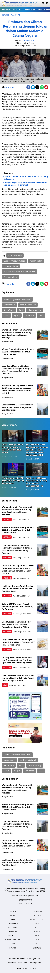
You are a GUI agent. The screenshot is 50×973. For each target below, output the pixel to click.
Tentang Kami (35, 962)
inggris (17, 315)
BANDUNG (13, 931)
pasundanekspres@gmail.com (25, 895)
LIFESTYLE (7, 519)
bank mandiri (9, 304)
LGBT (41, 315)
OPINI (37, 944)
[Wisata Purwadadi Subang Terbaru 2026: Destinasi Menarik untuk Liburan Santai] (42, 354)
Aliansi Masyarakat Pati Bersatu (17, 299)
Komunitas (29, 315)
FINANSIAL (7, 649)
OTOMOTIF (37, 948)
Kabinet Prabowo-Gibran (14, 261)
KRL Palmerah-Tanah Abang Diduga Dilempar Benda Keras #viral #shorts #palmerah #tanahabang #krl (37, 449)
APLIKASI (37, 915)
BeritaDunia (8, 310)
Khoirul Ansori (28, 40)
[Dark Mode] (43, 3)
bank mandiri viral (28, 304)
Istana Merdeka (15, 255)
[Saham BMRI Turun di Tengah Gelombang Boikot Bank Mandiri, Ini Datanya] (42, 608)
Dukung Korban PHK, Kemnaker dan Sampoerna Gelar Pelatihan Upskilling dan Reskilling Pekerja (17, 660)
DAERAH (16, 9)
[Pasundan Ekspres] (19, 3)
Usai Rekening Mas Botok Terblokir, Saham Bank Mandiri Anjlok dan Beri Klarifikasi (18, 407)
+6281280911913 (25, 900)
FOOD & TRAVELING (12, 940)
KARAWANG (12, 927)
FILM (37, 935)
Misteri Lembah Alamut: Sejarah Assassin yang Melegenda (25, 177)
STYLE (37, 927)
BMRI (21, 310)
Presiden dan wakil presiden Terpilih (19, 271)
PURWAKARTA (13, 923)
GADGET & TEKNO (37, 919)
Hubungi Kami (33, 958)
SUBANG (13, 919)
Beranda (5, 15)
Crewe (6, 315)
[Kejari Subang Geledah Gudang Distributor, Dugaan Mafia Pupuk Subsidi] (13, 436)
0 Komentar (9, 87)
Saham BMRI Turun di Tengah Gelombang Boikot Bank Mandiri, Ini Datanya (17, 606)
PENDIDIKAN (30, 9)
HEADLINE (6, 9)
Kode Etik (21, 958)
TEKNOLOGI (37, 911)
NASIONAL (15, 15)
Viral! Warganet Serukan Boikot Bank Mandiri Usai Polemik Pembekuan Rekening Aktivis (16, 624)
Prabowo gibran (10, 266)
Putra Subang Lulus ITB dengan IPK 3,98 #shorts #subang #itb (13, 481)
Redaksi (12, 958)
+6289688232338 (25, 903)
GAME (37, 923)
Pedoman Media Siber (17, 962)
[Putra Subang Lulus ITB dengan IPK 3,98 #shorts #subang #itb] (13, 469)
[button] (17, 9)
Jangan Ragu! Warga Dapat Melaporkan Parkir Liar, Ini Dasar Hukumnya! (25, 183)
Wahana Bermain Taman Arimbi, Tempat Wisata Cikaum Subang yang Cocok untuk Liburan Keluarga (17, 334)
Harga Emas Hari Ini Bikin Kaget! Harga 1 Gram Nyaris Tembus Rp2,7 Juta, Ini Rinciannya (18, 642)
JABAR (5, 685)
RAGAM (37, 931)
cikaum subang (34, 310)
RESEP (12, 944)
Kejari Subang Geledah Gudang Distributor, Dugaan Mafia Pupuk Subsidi (12, 448)
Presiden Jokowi (10, 277)
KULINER (12, 948)
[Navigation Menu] (47, 3)
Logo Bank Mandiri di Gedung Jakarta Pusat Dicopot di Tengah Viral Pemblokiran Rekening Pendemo (17, 370)
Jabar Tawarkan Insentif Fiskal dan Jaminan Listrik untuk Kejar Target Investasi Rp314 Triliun (18, 678)
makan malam (36, 261)
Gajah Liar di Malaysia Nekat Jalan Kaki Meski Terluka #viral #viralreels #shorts (36, 482)
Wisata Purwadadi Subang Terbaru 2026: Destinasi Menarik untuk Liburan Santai (18, 352)
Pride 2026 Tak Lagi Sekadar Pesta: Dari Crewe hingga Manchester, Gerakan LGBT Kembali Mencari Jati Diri (18, 389)
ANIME (37, 940)
